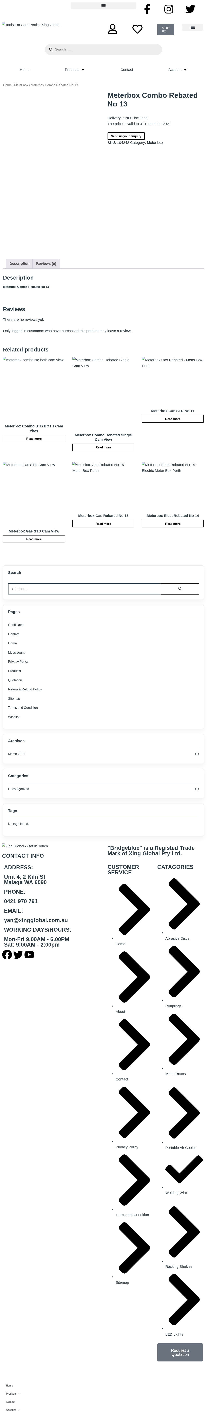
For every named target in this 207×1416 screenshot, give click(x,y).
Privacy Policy (18, 661)
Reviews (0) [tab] (46, 264)
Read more (34, 438)
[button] (103, 5)
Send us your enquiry (126, 136)
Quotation (15, 680)
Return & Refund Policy (25, 689)
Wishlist (13, 717)
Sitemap (14, 698)
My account (16, 652)
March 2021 (16, 754)
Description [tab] (20, 264)
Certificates (16, 625)
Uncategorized (18, 789)
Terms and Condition (23, 707)
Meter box (21, 85)
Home (25, 70)
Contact (126, 70)
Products (72, 70)
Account (175, 70)
